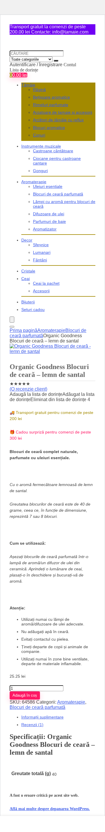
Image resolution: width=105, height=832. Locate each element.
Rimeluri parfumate (50, 104)
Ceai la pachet (46, 283)
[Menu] (12, 320)
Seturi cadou (33, 309)
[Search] (12, 327)
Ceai (25, 278)
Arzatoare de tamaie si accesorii (62, 112)
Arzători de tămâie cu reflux (58, 120)
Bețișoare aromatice (51, 97)
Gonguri (40, 170)
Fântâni (40, 260)
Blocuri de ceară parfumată (58, 194)
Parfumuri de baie (49, 221)
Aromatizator (45, 229)
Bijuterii (28, 302)
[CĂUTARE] (56, 61)
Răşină (39, 89)
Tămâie (28, 85)
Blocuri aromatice (49, 127)
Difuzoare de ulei (48, 214)
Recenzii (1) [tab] (32, 724)
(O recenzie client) (28, 389)
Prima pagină (23, 330)
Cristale (28, 271)
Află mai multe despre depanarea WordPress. (50, 809)
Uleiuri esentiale (47, 186)
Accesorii (41, 291)
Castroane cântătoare (53, 150)
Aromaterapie (33, 181)
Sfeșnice (41, 244)
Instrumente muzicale (41, 146)
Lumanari (41, 252)
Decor (26, 240)
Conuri (39, 135)
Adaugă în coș (25, 695)
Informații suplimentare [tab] (42, 717)
